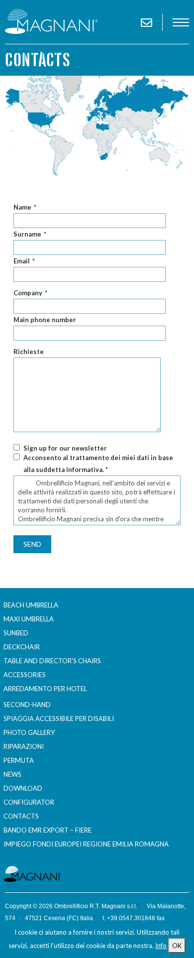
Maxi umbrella (28, 619)
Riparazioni (23, 746)
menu (181, 22)
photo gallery (29, 732)
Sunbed (15, 633)
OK (177, 946)
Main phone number (44, 320)
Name (24, 207)
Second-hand (27, 705)
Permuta (18, 760)
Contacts (21, 816)
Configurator (28, 802)
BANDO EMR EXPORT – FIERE (47, 830)
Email (23, 261)
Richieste (28, 352)
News (12, 774)
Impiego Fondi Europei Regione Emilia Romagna (86, 844)
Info (161, 946)
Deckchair (21, 647)
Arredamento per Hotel (45, 689)
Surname (29, 234)
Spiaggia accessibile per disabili (58, 718)
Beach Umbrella (30, 605)
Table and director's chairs (52, 661)
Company (29, 293)
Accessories (24, 675)
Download (22, 788)
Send (32, 544)
